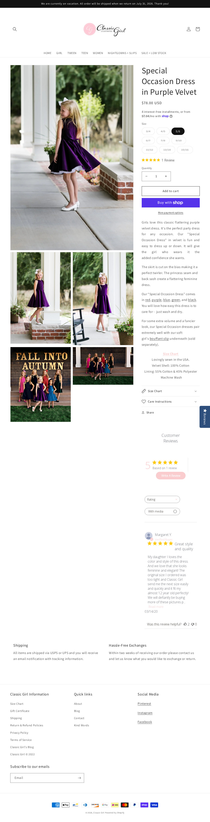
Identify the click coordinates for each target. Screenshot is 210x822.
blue (166, 300)
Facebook (145, 722)
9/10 (179, 140)
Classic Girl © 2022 (22, 754)
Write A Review (170, 476)
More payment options (170, 212)
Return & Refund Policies (26, 725)
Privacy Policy (19, 733)
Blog (77, 711)
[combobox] (162, 499)
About (78, 704)
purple (157, 300)
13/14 (167, 150)
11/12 (149, 150)
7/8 (163, 140)
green (176, 300)
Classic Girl (98, 812)
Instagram (145, 713)
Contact (79, 718)
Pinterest (144, 703)
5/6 (178, 131)
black (192, 300)
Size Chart (17, 704)
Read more (156, 607)
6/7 (148, 140)
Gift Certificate (20, 711)
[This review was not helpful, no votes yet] (192, 624)
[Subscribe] (79, 778)
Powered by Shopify (115, 812)
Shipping (16, 718)
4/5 (163, 131)
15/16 (185, 150)
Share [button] (150, 412)
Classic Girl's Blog (22, 747)
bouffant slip (159, 338)
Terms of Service (21, 740)
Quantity (147, 168)
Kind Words (81, 725)
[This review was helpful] (185, 624)
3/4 (148, 131)
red (147, 300)
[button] (14, 29)
